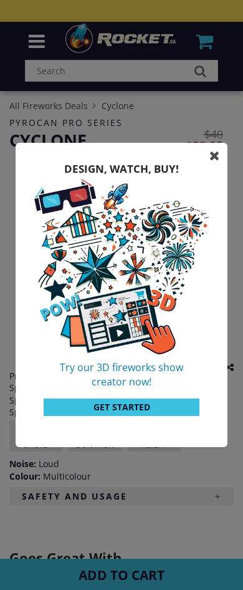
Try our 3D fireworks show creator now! (121, 374)
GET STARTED (121, 407)
